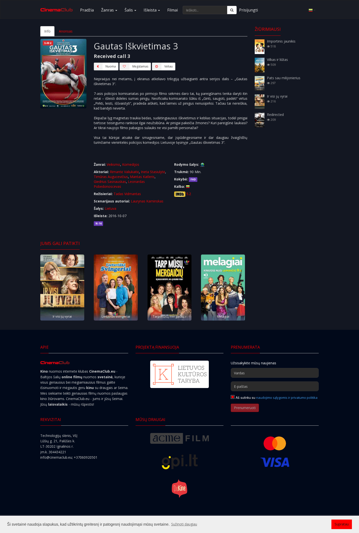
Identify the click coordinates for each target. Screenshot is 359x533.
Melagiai (223, 316)
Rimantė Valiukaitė (124, 171)
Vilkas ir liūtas (277, 59)
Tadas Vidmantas (127, 193)
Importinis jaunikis (281, 41)
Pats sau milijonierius (283, 78)
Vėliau (168, 66)
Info (47, 31)
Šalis (129, 10)
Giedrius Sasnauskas (110, 181)
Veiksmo (113, 164)
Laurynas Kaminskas (147, 201)
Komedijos (130, 164)
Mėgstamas (140, 66)
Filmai (172, 10)
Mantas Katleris (142, 176)
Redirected (275, 114)
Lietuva (110, 208)
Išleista (151, 10)
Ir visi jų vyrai (62, 316)
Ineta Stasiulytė (153, 171)
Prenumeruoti (245, 407)
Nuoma (111, 66)
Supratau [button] (342, 524)
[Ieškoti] (232, 10)
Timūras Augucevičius (111, 176)
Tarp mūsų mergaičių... (169, 316)
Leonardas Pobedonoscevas (119, 184)
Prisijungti (248, 10)
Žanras (108, 10)
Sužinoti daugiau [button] (184, 524)
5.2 (188, 193)
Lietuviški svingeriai (116, 316)
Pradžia (87, 10)
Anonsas (66, 31)
